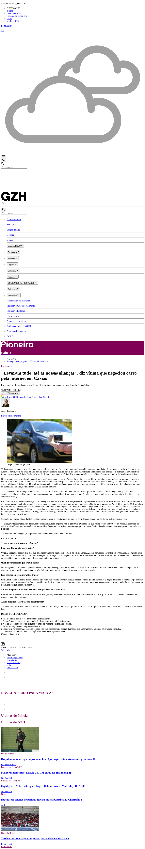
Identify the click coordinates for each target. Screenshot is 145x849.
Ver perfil (16, 416)
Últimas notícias (14, 219)
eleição (10, 11)
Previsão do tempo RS (17, 16)
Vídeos (10, 240)
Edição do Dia (13, 230)
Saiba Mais (6, 650)
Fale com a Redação (16, 311)
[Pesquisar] (3, 210)
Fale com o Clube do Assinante (21, 306)
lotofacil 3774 (13, 21)
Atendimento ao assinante (18, 300)
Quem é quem (13, 316)
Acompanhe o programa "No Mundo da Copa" (28, 361)
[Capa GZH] (72, 173)
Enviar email (6, 416)
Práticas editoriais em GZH (19, 326)
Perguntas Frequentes (16, 331)
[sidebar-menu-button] (3, 156)
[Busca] (3, 160)
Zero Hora (11, 224)
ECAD (10, 336)
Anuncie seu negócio (16, 321)
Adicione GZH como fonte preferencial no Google (27, 397)
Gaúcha (10, 235)
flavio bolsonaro (14, 13)
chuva (9, 18)
